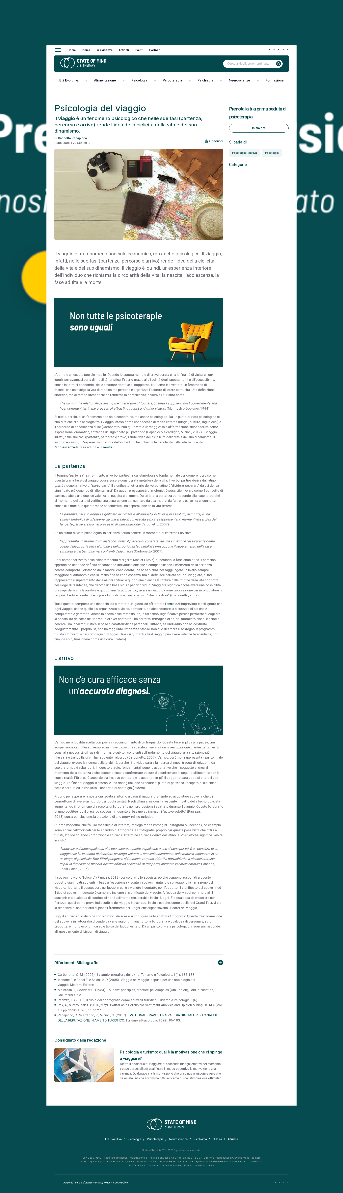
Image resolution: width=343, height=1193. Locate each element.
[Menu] (58, 50)
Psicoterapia (172, 80)
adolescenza (65, 447)
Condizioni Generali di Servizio (164, 1165)
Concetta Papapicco (72, 138)
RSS (211, 1165)
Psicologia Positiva (244, 153)
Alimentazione (105, 80)
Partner (154, 50)
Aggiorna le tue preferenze (77, 1182)
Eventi (139, 50)
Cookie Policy (120, 1182)
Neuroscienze (239, 80)
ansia (170, 604)
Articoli (124, 50)
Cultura (217, 1139)
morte (107, 447)
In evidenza (104, 50)
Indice (86, 50)
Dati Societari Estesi (195, 1165)
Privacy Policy (102, 1182)
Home (71, 50)
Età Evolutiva (69, 80)
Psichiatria (205, 80)
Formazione (275, 80)
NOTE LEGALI (137, 1165)
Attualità (233, 1139)
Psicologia (139, 80)
